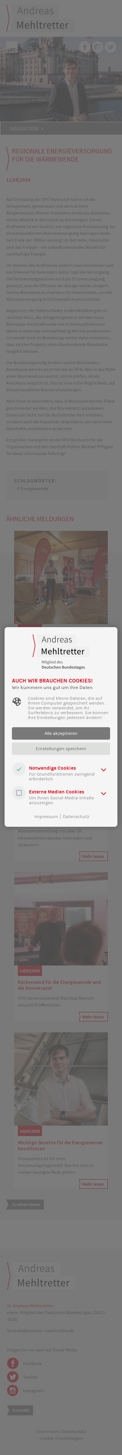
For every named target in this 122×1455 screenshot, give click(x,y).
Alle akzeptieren (61, 733)
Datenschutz (76, 816)
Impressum (46, 816)
